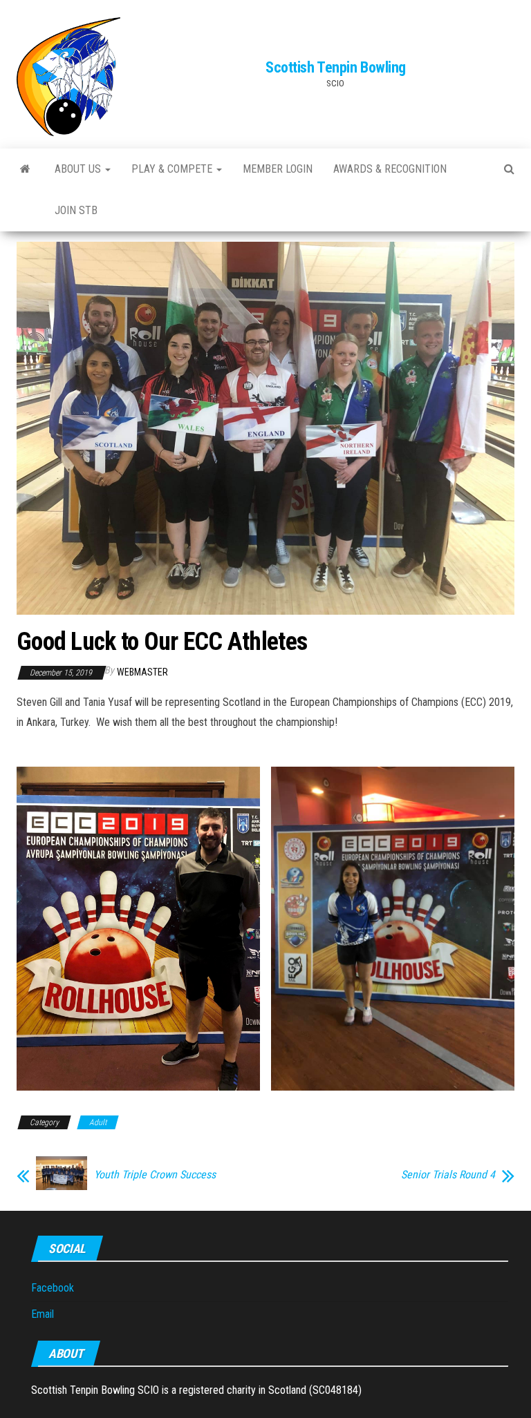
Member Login (278, 168)
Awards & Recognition (390, 168)
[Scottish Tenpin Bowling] (25, 169)
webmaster (142, 672)
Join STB (76, 210)
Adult (97, 1122)
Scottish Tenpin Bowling (336, 67)
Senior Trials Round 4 (448, 1175)
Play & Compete (173, 168)
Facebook (52, 1287)
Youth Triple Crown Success (155, 1175)
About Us (79, 168)
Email (42, 1314)
